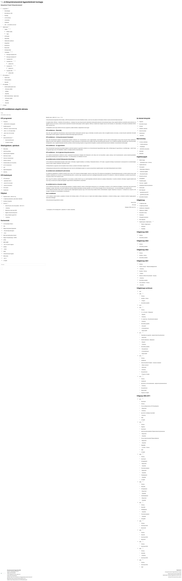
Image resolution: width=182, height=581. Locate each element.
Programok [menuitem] (5, 121)
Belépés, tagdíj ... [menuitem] (9, 31)
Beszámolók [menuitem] (7, 47)
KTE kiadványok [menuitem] (6, 178)
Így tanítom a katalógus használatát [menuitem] (148, 413)
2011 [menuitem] (140, 399)
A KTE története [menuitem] (8, 17)
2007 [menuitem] (140, 502)
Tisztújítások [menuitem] (7, 52)
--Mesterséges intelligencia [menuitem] (144, 169)
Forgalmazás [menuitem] (5, 190)
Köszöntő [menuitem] (143, 534)
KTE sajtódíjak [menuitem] (5, 84)
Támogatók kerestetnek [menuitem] (143, 217)
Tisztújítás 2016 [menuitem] (9, 59)
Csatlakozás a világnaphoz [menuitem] (144, 208)
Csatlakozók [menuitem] (143, 360)
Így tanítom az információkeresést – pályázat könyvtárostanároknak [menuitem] (154, 383)
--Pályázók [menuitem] (143, 314)
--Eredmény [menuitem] (7, 208)
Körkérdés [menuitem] (143, 553)
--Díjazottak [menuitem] (7, 93)
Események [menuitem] (143, 401)
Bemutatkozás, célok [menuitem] (8, 13)
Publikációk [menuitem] (7, 22)
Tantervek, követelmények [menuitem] (8, 158)
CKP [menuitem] (4, 167)
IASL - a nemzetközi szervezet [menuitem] (10, 24)
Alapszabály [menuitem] (7, 38)
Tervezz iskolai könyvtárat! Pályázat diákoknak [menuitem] (150, 438)
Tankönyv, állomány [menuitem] (7, 160)
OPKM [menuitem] (4, 239)
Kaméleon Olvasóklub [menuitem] (7, 201)
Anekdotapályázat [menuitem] (144, 495)
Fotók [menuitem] (4, 135)
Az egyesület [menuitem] (5, 8)
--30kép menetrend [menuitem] (144, 365)
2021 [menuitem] (140, 291)
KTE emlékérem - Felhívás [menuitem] (144, 282)
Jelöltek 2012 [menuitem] (10, 63)
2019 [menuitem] (140, 305)
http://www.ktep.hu (13, 575)
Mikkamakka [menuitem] (5, 256)
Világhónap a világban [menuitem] (143, 210)
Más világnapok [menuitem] (142, 190)
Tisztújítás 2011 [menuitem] (9, 66)
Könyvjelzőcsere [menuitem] (144, 371)
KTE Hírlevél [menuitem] (5, 187)
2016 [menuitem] (140, 355)
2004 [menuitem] (140, 541)
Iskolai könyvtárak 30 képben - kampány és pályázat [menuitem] (151, 362)
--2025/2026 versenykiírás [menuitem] (144, 148)
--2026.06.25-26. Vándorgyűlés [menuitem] (9, 124)
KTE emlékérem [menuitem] (6, 75)
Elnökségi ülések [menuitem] (8, 50)
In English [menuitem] (4, 105)
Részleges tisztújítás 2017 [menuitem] (11, 56)
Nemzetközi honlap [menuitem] (143, 212)
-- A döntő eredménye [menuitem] (143, 144)
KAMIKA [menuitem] (5, 246)
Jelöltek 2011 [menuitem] (10, 68)
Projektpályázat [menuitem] (144, 475)
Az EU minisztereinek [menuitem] (7, 165)
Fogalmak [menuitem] (141, 121)
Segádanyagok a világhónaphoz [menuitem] (145, 221)
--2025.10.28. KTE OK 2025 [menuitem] (8, 133)
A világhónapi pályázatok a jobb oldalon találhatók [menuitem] (12, 198)
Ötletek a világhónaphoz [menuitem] (145, 224)
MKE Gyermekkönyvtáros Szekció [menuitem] (9, 235)
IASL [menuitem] (4, 226)
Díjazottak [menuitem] (6, 82)
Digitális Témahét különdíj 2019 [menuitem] (11, 212)
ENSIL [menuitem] (4, 251)
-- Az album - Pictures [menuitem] (145, 447)
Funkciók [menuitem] (141, 126)
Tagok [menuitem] (7, 33)
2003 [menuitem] (140, 548)
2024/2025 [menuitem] (141, 151)
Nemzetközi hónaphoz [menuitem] (143, 196)
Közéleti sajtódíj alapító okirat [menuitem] (10, 86)
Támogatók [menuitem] (143, 518)
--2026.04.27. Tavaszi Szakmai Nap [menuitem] (10, 128)
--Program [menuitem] (141, 273)
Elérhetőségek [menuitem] (7, 10)
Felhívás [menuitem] (141, 235)
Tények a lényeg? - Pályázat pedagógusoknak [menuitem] (148, 266)
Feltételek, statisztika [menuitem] (143, 128)
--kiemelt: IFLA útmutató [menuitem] (7, 183)
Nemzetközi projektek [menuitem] (143, 237)
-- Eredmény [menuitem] (143, 344)
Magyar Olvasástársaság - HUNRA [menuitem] (10, 237)
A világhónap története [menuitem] (143, 205)
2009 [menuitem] (140, 454)
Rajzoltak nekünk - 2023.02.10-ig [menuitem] (9, 196)
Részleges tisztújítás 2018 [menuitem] (11, 54)
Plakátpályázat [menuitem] (144, 509)
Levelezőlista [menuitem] (7, 20)
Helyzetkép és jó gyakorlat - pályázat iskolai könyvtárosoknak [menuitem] (152, 335)
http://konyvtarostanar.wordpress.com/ (18, 578)
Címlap (2, 112)
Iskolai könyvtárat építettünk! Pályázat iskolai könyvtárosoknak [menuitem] (153, 431)
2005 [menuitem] (140, 530)
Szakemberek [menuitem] (142, 133)
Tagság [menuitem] (6, 29)
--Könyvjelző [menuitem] (143, 326)
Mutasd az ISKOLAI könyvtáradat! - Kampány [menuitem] (148, 275)
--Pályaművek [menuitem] (143, 408)
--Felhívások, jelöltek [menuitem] (8, 89)
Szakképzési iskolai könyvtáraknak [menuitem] (145, 185)
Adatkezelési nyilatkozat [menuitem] (9, 40)
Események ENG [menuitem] (144, 525)
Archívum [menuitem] (5, 203)
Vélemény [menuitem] (5, 171)
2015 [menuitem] (140, 376)
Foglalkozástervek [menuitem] (142, 164)
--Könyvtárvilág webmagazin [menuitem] (8, 230)
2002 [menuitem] (140, 560)
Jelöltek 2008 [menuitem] (10, 73)
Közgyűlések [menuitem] (7, 43)
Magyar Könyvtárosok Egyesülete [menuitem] (9, 228)
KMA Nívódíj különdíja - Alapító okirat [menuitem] (12, 96)
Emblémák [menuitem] (143, 226)
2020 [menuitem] (140, 293)
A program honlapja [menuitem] (9, 142)
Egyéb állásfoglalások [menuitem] (7, 169)
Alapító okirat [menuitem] (7, 77)
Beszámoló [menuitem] (143, 539)
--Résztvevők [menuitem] (143, 337)
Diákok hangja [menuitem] (142, 160)
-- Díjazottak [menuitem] (143, 436)
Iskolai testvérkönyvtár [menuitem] (7, 137)
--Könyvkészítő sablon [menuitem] (143, 173)
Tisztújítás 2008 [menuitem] (9, 70)
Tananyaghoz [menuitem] (141, 167)
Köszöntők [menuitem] (143, 486)
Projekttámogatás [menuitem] (142, 180)
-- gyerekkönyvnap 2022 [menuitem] (143, 194)
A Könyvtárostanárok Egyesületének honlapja (23, 2)
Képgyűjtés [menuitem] (143, 445)
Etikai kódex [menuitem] (5, 148)
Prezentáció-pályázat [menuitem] (145, 468)
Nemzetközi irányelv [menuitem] (143, 124)
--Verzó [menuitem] (4, 233)
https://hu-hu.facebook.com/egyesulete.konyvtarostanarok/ (21, 577)
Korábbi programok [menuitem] (7, 126)
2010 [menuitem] (140, 422)
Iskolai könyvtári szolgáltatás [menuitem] (8, 153)
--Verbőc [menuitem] (5, 249)
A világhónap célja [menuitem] (142, 203)
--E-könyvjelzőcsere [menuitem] (145, 328)
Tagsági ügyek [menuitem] (5, 27)
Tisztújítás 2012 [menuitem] (9, 61)
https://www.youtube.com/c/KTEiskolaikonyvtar (18, 579)
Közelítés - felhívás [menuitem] (143, 255)
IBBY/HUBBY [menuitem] (5, 242)
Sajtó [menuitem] (142, 417)
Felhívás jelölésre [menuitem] (8, 79)
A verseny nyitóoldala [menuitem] (143, 142)
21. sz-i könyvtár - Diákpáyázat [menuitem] (147, 312)
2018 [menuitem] (140, 307)
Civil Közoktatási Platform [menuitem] (8, 223)
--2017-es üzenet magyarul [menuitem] (8, 244)
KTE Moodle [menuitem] (7, 36)
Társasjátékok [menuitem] (142, 178)
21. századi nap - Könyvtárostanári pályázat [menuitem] (149, 319)
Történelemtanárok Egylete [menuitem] (8, 253)
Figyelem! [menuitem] (143, 426)
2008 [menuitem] (140, 481)
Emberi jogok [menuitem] (141, 187)
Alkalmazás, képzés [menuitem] (7, 155)
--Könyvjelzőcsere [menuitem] (144, 348)
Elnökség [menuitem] (6, 15)
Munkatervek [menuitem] (7, 45)
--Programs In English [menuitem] (145, 374)
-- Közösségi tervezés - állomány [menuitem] (145, 162)
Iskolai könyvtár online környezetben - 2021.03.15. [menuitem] (14, 205)
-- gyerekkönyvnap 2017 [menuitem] (143, 192)
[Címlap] (2, 2)
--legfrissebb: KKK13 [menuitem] (7, 180)
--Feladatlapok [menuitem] (142, 146)
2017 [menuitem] (140, 332)
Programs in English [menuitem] (145, 392)
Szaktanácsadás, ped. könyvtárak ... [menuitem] (10, 162)
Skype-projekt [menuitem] (143, 390)
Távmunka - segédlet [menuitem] (143, 183)
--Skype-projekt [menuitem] (144, 330)
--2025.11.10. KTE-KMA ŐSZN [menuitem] (9, 130)
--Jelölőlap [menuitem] (6, 91)
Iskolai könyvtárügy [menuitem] (7, 151)
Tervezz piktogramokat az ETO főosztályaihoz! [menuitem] (150, 406)
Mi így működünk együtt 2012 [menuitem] (10, 215)
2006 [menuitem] (140, 521)
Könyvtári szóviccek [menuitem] (143, 176)
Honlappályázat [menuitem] (144, 461)
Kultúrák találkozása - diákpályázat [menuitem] (147, 339)
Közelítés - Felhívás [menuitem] (143, 271)
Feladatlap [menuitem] (143, 228)
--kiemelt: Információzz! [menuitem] (7, 185)
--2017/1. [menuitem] (5, 258)
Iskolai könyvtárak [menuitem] (142, 130)
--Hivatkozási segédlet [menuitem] (143, 171)
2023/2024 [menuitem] (141, 153)
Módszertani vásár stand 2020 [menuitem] (11, 210)
